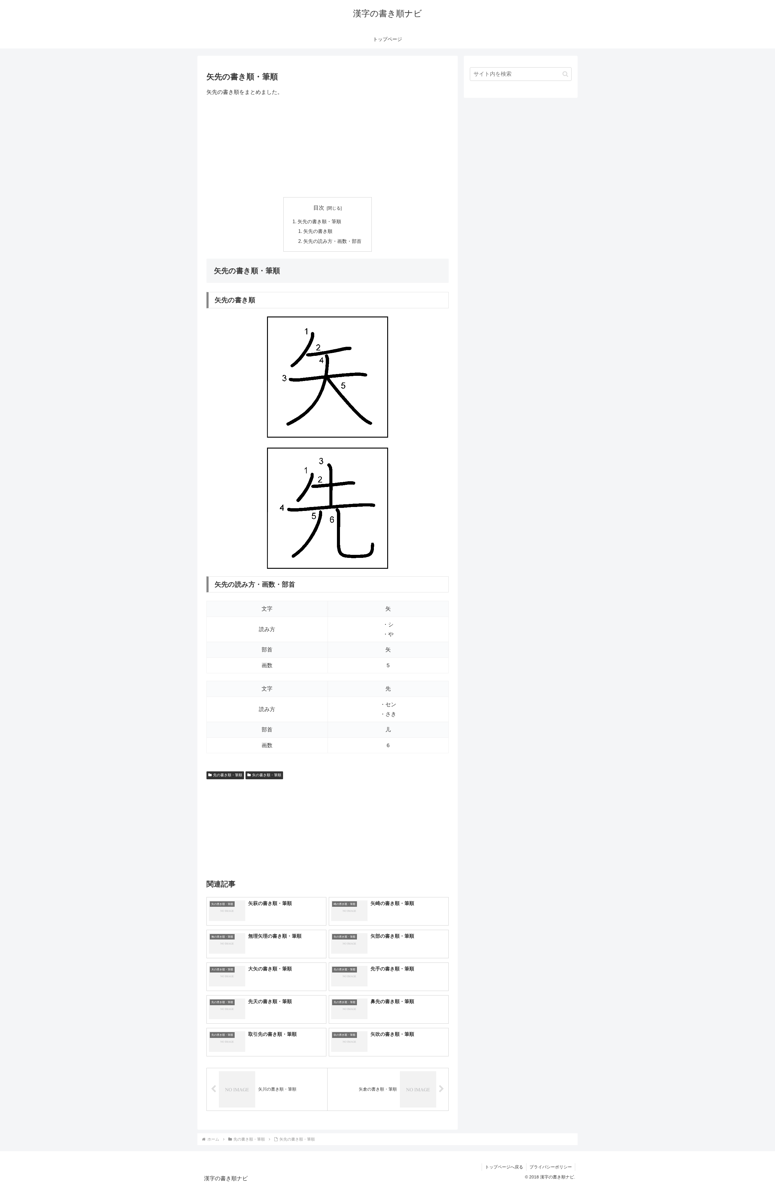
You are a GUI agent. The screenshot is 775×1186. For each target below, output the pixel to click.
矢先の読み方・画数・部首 (332, 241)
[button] (565, 74)
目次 (318, 208)
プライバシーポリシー (550, 1166)
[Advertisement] (327, 146)
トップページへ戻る (504, 1166)
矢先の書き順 (317, 231)
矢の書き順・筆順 (266, 775)
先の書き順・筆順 (227, 775)
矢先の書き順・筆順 (319, 221)
